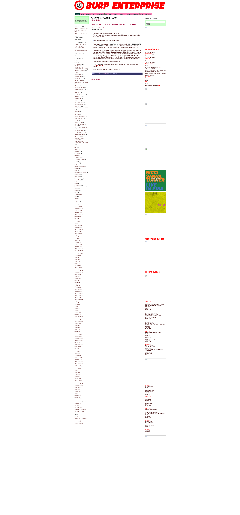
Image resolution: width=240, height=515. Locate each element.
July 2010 (77, 325)
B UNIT (76, 72)
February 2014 (78, 244)
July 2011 (77, 303)
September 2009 (79, 344)
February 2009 (78, 357)
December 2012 (79, 271)
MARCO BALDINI (79, 104)
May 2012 (77, 284)
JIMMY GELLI (78, 96)
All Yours (147, 58)
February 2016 (78, 210)
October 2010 (78, 320)
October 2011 (78, 297)
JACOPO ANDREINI (80, 91)
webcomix (77, 200)
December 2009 (79, 338)
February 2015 (78, 225)
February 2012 (78, 289)
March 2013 (78, 265)
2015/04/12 (148, 321)
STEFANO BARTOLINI (80, 132)
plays (160, 67)
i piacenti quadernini (80, 166)
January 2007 (78, 395)
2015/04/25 (148, 344)
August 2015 (78, 216)
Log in (76, 416)
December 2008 (79, 361)
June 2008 (77, 372)
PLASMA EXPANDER (80, 116)
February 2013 (78, 267)
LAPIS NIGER (78, 98)
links (76, 170)
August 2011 (78, 301)
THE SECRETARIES (80, 134)
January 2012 (78, 291)
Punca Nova (148, 53)
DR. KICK (77, 85)
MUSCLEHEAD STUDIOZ (81, 108)
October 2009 (78, 342)
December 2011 (79, 293)
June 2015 (77, 220)
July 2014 (77, 237)
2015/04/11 (148, 312)
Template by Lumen (80, 420)
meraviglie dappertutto (80, 172)
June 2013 (77, 259)
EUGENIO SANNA (79, 89)
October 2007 (78, 387)
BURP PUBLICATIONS (98, 14)
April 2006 (77, 397)
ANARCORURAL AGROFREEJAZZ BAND (81, 68)
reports (76, 192)
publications (78, 185)
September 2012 (79, 276)
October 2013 (78, 252)
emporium (77, 153)
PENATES (77, 115)
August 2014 (78, 235)
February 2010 (78, 335)
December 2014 (79, 229)
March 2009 (78, 355)
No (146, 81)
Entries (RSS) (78, 422)
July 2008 (77, 370)
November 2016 (79, 208)
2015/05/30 (148, 429)
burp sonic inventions (80, 187)
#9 (159, 85)
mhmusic (77, 190)
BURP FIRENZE (79, 78)
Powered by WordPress (81, 418)
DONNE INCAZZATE (134, 44)
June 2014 (77, 238)
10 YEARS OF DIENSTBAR (81, 51)
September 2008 (79, 367)
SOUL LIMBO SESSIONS (81, 127)
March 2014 (78, 242)
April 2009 (77, 353)
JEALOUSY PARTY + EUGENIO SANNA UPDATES (80, 48)
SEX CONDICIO (99, 46)
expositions (77, 155)
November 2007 (79, 385)
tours (76, 196)
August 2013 (78, 255)
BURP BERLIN (78, 76)
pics (76, 181)
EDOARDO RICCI (79, 87)
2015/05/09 (148, 396)
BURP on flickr (78, 407)
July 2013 (77, 257)
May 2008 (77, 374)
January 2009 (78, 359)
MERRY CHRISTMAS (80, 44)
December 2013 (79, 248)
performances (78, 178)
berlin (76, 62)
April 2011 (77, 308)
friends (76, 161)
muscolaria (77, 174)
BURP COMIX (108, 14)
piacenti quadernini (119, 14)
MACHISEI (77, 100)
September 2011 (79, 299)
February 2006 (78, 399)
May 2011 (77, 306)
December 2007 (79, 384)
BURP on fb (78, 405)
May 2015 (77, 222)
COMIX (76, 149)
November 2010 (79, 318)
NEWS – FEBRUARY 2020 (81, 28)
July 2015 (77, 218)
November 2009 (79, 340)
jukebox (77, 168)
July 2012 (77, 280)
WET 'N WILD (78, 146)
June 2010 (77, 327)
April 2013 (77, 263)
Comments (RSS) (79, 423)
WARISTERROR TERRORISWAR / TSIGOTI (81, 142)
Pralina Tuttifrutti (113, 44)
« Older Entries (95, 20)
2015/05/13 (148, 408)
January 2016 (78, 212)
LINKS (141, 14)
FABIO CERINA (78, 157)
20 (75, 60)
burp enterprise (80, 20)
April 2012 (77, 286)
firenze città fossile (79, 159)
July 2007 (77, 393)
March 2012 (78, 287)
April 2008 (77, 376)
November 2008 (79, 363)
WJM (76, 148)
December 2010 (79, 316)
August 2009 (78, 346)
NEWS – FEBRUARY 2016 (81, 33)
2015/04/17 (148, 331)
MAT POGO (77, 106)
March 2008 (78, 378)
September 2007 (79, 389)
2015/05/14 (148, 420)
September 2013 (79, 254)
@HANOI (77, 65)
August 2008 (78, 369)
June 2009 (77, 350)
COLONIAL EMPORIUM (132, 14)
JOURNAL (88, 14)
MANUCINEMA (78, 102)
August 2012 (78, 278)
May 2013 (77, 261)
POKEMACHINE (79, 118)
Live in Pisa (148, 76)
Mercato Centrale (149, 63)
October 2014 (78, 231)
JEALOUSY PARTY (79, 94)
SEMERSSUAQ (78, 122)
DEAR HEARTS (79, 80)
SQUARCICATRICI (79, 130)
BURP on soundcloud (80, 409)
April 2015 (77, 223)
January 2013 (78, 269)
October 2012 (78, 274)
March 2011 (78, 310)
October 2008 (78, 365)
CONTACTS (148, 14)
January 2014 (78, 246)
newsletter (77, 176)
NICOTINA (77, 113)
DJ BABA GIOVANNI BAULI (81, 82)
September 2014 (79, 233)
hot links (77, 165)
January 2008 (78, 382)
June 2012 (77, 282)
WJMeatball (99, 64)
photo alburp (78, 180)
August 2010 (78, 323)
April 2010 (77, 331)
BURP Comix (78, 404)
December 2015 (79, 214)
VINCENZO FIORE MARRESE (79, 139)
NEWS (82, 14)
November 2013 (79, 250)
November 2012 (79, 272)
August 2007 (78, 391)
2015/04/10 (148, 301)
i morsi (76, 188)
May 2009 (77, 352)
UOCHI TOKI (78, 136)
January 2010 (78, 336)
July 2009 (77, 348)
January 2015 (78, 227)
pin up (76, 183)
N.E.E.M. (77, 111)
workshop (77, 202)
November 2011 (79, 295)
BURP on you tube (79, 411)
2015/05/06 (148, 385)
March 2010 (78, 333)
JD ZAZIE (77, 93)
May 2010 (77, 329)
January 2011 (78, 314)
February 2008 (78, 380)
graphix (76, 163)
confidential (77, 151)
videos (76, 198)
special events (78, 194)
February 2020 (78, 206)
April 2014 (77, 240)
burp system (78, 64)
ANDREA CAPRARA (80, 71)
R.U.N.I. (76, 120)
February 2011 (78, 312)
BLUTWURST (78, 74)
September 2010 (79, 321)
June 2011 (77, 304)
